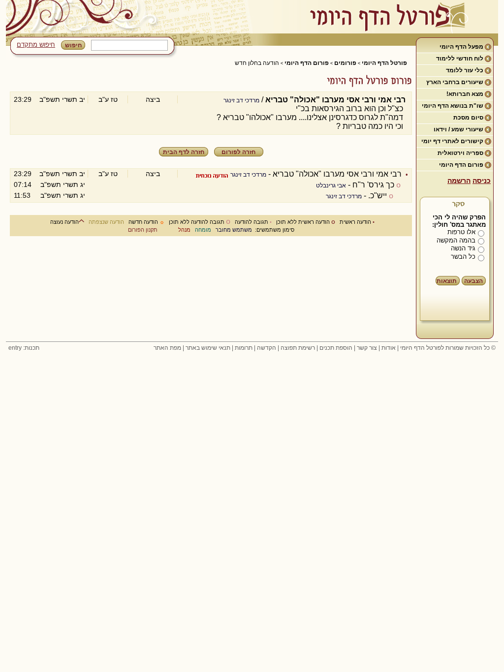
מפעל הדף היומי (461, 46)
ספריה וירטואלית (460, 153)
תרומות (243, 347)
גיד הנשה (463, 248)
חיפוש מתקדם (36, 44)
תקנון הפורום (143, 230)
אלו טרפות (461, 232)
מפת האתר (167, 347)
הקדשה (266, 347)
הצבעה (473, 280)
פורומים (345, 63)
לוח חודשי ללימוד (459, 58)
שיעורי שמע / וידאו (458, 129)
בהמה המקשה (456, 240)
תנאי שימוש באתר (208, 347)
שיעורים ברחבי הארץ (454, 82)
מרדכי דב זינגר (241, 100)
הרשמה (459, 180)
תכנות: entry (23, 347)
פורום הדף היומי (461, 164)
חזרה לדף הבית (183, 152)
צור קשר (367, 347)
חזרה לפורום (238, 152)
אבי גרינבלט (331, 185)
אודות (388, 347)
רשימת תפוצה (298, 347)
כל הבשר (463, 256)
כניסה (481, 180)
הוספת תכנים (335, 347)
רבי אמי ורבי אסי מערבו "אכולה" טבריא (337, 174)
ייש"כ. (377, 195)
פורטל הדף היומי (384, 63)
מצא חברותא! (464, 94)
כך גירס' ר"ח (373, 185)
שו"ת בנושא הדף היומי (452, 105)
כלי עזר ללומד (464, 70)
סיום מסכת (468, 117)
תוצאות (447, 280)
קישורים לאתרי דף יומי (452, 141)
